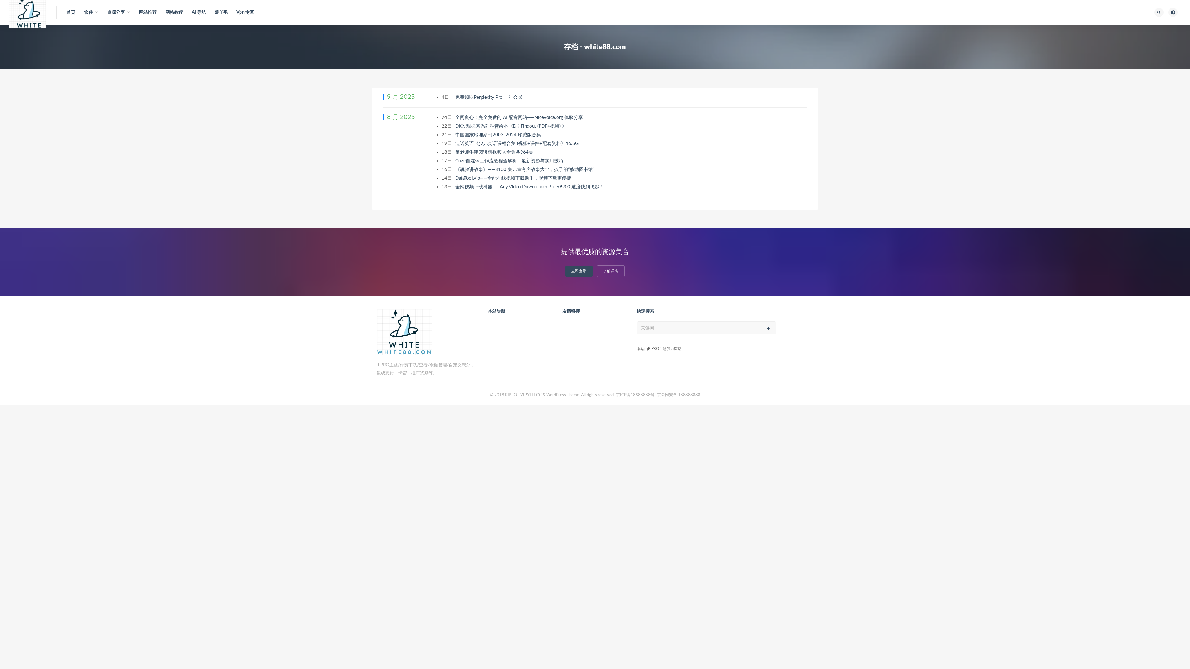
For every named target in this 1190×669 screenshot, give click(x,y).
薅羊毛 (221, 12)
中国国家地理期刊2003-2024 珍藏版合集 (498, 135)
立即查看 (578, 271)
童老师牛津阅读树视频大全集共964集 (495, 152)
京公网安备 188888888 (678, 395)
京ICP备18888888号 (635, 395)
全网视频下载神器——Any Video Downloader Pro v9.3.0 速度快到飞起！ (530, 187)
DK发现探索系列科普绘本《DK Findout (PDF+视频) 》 (511, 126)
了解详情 (610, 271)
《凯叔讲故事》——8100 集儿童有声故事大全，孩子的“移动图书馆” (525, 169)
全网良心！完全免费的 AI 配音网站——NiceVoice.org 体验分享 (519, 117)
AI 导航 (199, 12)
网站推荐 (148, 12)
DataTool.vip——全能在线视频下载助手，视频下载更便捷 (513, 178)
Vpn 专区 (245, 12)
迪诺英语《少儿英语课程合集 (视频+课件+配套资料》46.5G (517, 143)
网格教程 (174, 12)
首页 (71, 12)
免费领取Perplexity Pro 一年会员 (489, 97)
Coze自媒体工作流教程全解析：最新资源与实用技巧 (510, 161)
